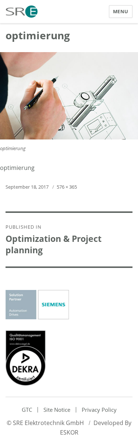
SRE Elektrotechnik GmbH (48, 423)
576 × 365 (67, 187)
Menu (120, 11)
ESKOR (69, 432)
